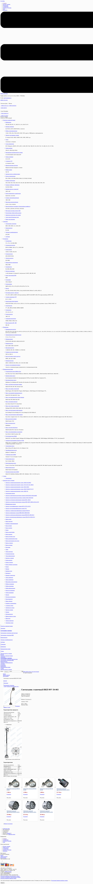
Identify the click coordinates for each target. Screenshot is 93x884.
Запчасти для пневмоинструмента (13, 365)
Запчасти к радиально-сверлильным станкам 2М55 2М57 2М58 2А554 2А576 (22, 502)
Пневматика (5, 327)
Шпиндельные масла (10, 467)
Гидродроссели (9, 305)
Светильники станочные (11, 223)
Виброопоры (8, 122)
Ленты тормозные (9, 579)
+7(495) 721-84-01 (4, 115)
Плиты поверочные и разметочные (13, 193)
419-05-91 (12, 105)
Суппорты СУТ (9, 161)
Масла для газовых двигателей (12, 388)
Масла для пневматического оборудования (15, 397)
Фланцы (7, 612)
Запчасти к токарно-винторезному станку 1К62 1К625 (17, 486)
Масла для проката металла (11, 401)
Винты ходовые (9, 545)
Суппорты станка (9, 605)
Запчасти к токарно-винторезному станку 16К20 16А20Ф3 (18, 482)
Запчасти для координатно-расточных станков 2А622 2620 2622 (19, 497)
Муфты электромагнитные (11, 130)
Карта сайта (3, 867)
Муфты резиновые (10, 586)
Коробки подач (9, 571)
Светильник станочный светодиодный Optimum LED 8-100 (13, 812)
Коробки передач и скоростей (12, 189)
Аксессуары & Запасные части (12, 217)
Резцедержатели (9, 599)
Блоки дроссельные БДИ (11, 275)
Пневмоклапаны (9, 339)
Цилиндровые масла (10, 458)
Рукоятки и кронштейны (11, 603)
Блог (4, 8)
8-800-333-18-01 (8, 871)
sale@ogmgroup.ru (7, 98)
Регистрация (5, 676)
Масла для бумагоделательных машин (14, 384)
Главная (4, 3)
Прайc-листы (6, 847)
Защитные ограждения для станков (13, 215)
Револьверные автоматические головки (14, 152)
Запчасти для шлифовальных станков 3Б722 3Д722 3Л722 (18, 506)
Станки (4, 476)
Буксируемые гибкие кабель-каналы (13, 212)
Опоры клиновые (9, 156)
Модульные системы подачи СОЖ (13, 210)
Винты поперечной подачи (11, 538)
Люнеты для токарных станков (12, 135)
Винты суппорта (9, 543)
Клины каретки (9, 560)
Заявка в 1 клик (6, 707)
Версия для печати (8, 823)
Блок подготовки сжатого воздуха (13, 356)
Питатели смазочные (10, 271)
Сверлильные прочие (10, 493)
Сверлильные (8, 478)
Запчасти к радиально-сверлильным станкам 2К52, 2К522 (18, 499)
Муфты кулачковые (10, 584)
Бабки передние (9, 521)
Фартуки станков (9, 609)
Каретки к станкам (10, 558)
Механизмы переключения (11, 581)
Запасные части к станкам (8, 480)
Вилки (7, 530)
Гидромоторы (8, 240)
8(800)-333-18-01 (4, 93)
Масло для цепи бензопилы (11, 427)
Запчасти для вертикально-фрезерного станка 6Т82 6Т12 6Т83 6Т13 (20, 517)
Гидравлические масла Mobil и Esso (13, 371)
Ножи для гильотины (10, 219)
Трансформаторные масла (11, 450)
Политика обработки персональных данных (10, 876)
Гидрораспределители (10, 245)
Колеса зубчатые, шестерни (11, 564)
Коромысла (8, 573)
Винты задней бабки (10, 532)
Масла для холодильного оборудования (14, 414)
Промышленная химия (8, 369)
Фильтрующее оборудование (12, 301)
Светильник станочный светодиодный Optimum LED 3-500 (63, 790)
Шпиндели (8, 618)
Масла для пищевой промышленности (14, 393)
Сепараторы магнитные (11, 318)
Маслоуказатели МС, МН (11, 322)
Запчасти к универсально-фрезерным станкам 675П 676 (18, 510)
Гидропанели (8, 310)
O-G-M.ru (3, 1)
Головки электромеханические (12, 197)
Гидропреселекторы (10, 553)
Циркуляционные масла (11, 463)
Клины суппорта (9, 562)
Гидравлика (5, 238)
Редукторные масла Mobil (11, 436)
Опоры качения (9, 148)
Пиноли (7, 594)
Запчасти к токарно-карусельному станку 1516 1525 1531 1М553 (19, 484)
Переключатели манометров (12, 262)
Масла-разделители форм (11, 418)
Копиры (7, 568)
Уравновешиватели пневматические (13, 334)
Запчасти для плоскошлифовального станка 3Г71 (16, 508)
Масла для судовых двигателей (12, 406)
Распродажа (5, 5)
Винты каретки (9, 534)
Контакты (5, 10)
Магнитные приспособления (12, 202)
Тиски (7, 139)
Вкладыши (8, 547)
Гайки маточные (9, 551)
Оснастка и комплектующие (9, 120)
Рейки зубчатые (9, 601)
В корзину (17, 706)
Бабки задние (8, 519)
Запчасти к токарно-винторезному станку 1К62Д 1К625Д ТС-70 (19, 489)
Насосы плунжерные (10, 590)
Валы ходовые (9, 525)
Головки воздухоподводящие (12, 352)
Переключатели (9, 228)
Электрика (5, 221)
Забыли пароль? (6, 675)
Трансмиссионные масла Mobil (12, 471)
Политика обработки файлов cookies (8, 878)
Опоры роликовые (10, 592)
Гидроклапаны (9, 284)
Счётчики (8, 236)
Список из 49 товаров (11, 686)
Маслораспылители (10, 347)
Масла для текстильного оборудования (14, 410)
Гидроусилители (9, 314)
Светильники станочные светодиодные (9, 633)
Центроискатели (9, 614)
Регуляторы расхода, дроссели (12, 292)
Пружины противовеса (11, 596)
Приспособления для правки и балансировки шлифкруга (18, 206)
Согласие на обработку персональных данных (10, 877)
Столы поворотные (10, 143)
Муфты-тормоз (9, 169)
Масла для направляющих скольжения (14, 431)
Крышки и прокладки (10, 575)
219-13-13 (4, 105)
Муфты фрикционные (10, 588)
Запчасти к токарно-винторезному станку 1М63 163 (17, 491)
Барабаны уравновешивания (12, 523)
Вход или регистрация (34, 671)
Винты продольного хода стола (12, 540)
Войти (4, 673)
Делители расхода (9, 258)
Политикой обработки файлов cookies (59, 880)
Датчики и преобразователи (12, 232)
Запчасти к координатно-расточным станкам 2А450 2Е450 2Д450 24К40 (21, 495)
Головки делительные (10, 180)
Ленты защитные (9, 577)
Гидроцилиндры (9, 253)
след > (17, 686)
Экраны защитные (10, 620)
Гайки (7, 549)
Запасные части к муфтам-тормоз (13, 174)
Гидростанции (9, 249)
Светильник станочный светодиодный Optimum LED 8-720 (46, 812)
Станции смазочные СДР (11, 297)
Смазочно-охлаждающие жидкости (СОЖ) (15, 440)
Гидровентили (9, 266)
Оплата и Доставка (7, 7)
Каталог (2, 654)
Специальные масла (10, 446)
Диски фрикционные (10, 555)
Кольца (7, 566)
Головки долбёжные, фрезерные (12, 184)
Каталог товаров (6, 4)
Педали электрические (10, 176)
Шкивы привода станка (11, 616)
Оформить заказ (11, 834)
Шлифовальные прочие (11, 504)
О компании (5, 6)
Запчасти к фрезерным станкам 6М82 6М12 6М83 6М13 (18, 512)
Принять (2, 882)
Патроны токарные (10, 126)
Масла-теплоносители (10, 423)
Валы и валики (9, 527)
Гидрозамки (8, 279)
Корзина (9, 833)
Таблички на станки (10, 607)
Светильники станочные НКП (7, 635)
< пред (4, 686)
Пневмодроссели (9, 343)
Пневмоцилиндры (9, 360)
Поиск (2, 671)
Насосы (7, 288)
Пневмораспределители (11, 329)
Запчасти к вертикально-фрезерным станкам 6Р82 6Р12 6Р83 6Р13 (20, 515)
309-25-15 (4, 113)
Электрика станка (9, 622)
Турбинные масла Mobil (11, 454)
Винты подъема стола (10, 536)
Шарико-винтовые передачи (12, 165)
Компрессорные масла (10, 375)
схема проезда (4, 107)
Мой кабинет (26, 671)
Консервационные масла (11, 380)
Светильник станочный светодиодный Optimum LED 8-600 (29, 812)
